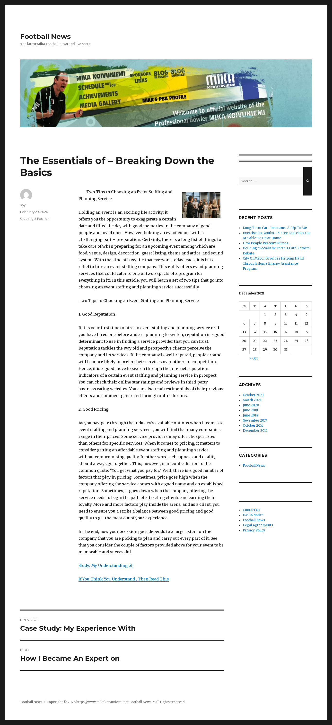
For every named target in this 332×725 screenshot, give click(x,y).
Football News (45, 36)
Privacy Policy (254, 530)
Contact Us (251, 510)
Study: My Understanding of (105, 565)
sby (23, 205)
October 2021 (253, 395)
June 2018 (250, 415)
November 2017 (255, 420)
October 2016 (253, 426)
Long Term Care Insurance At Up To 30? (275, 228)
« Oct (253, 358)
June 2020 (251, 405)
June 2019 (250, 410)
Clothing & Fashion (34, 218)
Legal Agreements (258, 525)
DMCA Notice (253, 515)
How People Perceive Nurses (265, 243)
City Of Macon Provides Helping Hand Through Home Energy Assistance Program (273, 263)
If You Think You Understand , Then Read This (124, 579)
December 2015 (255, 431)
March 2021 (252, 400)
